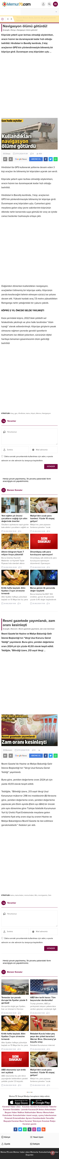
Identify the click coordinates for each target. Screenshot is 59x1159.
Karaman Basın (18, 1121)
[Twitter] (20, 1129)
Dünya (13, 30)
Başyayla (7, 1121)
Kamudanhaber (19, 1115)
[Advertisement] (29, 87)
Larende (24, 1109)
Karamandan (43, 1107)
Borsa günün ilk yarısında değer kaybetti (42, 589)
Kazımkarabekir (39, 1118)
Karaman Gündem (29, 1107)
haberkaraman (50, 1115)
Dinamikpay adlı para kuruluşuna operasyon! (41, 553)
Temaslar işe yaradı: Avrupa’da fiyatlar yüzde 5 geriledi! (14, 1000)
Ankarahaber (50, 1109)
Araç (12, 413)
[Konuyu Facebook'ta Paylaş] (46, 159)
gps (16, 413)
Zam (49, 895)
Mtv (36, 895)
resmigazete (42, 895)
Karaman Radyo (48, 1121)
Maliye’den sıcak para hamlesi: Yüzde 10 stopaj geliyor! (42, 518)
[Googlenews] (39, 1129)
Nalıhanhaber (30, 1112)
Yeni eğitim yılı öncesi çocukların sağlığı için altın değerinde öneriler (14, 518)
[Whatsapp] (25, 1129)
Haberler (53, 1107)
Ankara (41, 1109)
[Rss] (43, 1129)
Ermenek (8, 1118)
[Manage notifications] (52, 1153)
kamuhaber (19, 895)
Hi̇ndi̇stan (21, 413)
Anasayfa (6, 30)
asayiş (34, 1115)
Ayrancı (29, 1118)
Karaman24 (33, 1109)
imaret (29, 1115)
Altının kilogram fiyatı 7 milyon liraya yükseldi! (12, 553)
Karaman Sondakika (11, 1109)
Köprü (33, 413)
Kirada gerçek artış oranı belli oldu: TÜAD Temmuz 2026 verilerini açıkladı (33, 19)
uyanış (41, 1115)
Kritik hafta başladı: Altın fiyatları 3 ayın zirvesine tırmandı (13, 591)
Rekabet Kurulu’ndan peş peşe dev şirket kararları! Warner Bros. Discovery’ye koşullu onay (43, 1037)
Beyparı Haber (11, 1112)
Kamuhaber (7, 1115)
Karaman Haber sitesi (12, 1107)
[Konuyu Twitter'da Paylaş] (51, 159)
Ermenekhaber (19, 1118)
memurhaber (29, 895)
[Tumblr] (29, 1129)
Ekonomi (14, 629)
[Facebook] (15, 1129)
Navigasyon (46, 413)
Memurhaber (48, 1112)
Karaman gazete (29, 1124)
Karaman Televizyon (33, 1121)
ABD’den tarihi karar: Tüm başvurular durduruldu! (43, 999)
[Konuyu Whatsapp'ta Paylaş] (56, 159)
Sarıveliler (50, 1118)
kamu (28, 413)
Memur (38, 413)
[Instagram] (34, 1129)
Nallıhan (21, 1112)
